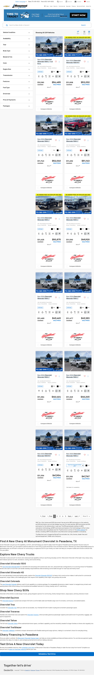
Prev (50, 516)
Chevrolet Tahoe (12, 623)
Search (83, 25)
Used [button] (51, 6)
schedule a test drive (28, 647)
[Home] (45, 6)
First (43, 516)
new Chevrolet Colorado (10, 584)
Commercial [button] (62, 6)
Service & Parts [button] (81, 6)
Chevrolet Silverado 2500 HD (43, 575)
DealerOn (27, 670)
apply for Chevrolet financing (17, 649)
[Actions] (59, 61)
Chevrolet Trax (12, 607)
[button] (61, 46)
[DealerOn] (8, 670)
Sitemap (33, 670)
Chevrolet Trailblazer (9, 630)
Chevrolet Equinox (8, 600)
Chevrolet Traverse (33, 614)
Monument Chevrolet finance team (28, 638)
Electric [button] (56, 6)
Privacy (38, 670)
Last (77, 516)
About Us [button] (88, 6)
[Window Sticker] (59, 76)
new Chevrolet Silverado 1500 (11, 566)
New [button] (47, 6)
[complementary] (88, 680)
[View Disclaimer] (53, 76)
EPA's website (81, 530)
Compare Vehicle (46, 109)
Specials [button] (68, 6)
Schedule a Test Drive (47, 654)
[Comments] (56, 76)
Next (70, 516)
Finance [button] (74, 6)
